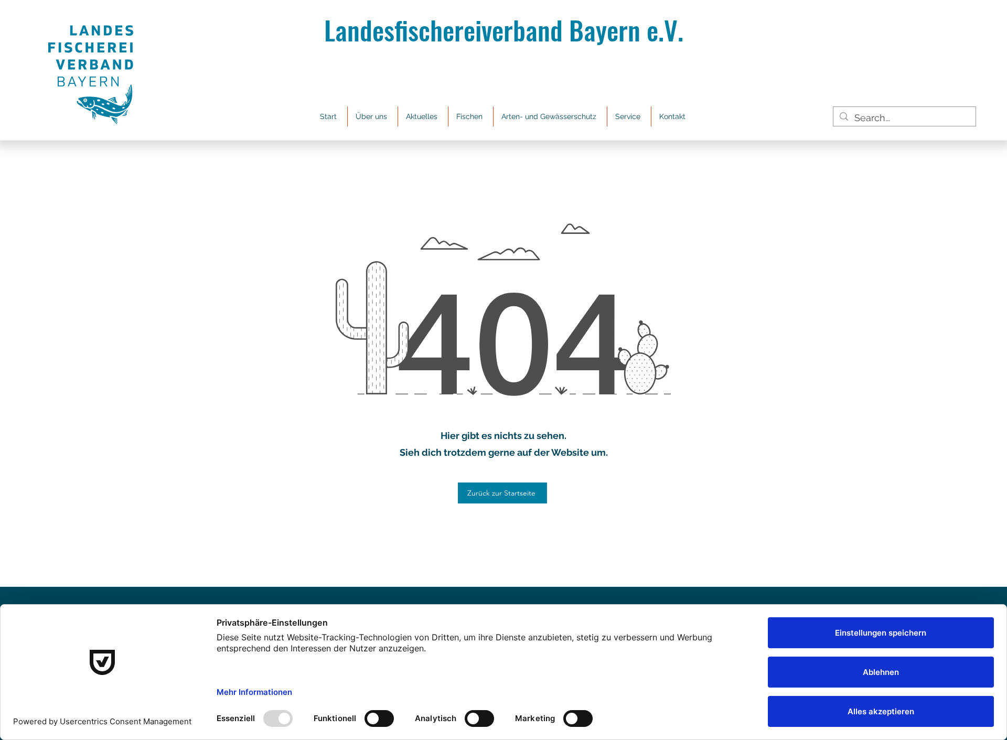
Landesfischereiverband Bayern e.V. (503, 29)
